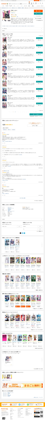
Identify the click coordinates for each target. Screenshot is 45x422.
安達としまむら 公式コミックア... (12, 247)
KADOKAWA (9, 209)
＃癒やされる (5, 129)
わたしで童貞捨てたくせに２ (12, 283)
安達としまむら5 (10, 66)
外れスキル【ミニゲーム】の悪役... (33, 304)
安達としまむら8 (10, 88)
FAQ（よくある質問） (20, 413)
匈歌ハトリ (9, 304)
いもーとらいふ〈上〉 (30, 343)
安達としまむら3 (10, 51)
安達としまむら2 (10, 44)
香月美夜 (37, 324)
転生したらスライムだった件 (7, 323)
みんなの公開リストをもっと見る (38, 368)
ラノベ (21, 5)
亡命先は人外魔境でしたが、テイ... (38, 304)
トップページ (11, 409)
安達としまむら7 (10, 80)
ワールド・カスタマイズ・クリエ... (7, 304)
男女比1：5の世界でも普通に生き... (7, 284)
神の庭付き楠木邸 (17, 323)
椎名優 (40, 324)
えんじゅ (16, 324)
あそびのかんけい (23, 323)
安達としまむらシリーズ (11, 211)
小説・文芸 (25, 5)
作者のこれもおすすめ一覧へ (39, 348)
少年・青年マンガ (7, 5)
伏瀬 (5, 324)
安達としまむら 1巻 (17, 247)
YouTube (11, 418)
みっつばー (7, 324)
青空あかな (32, 304)
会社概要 (27, 409)
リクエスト (19, 416)
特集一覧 (11, 411)
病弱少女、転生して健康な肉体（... (38, 266)
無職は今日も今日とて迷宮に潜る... (12, 266)
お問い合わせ (19, 415)
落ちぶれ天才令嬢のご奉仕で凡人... (38, 284)
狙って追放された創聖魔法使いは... (17, 304)
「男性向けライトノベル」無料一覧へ (38, 308)
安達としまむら (10, 37)
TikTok (11, 417)
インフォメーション (20, 414)
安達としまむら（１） (7, 247)
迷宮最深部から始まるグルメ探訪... (12, 304)
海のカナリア (39, 342)
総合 (3, 5)
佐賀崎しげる (11, 324)
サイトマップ (27, 415)
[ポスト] (20, 233)
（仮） (5, 132)
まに (18, 248)
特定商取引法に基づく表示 (29, 413)
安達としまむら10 (10, 102)
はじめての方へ (19, 409)
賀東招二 (32, 324)
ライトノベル (9, 207)
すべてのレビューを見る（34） (39, 200)
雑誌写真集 (33, 5)
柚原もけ (6, 248)
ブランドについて (28, 410)
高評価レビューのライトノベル (6, 380)
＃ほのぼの (13, 129)
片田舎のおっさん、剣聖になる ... (12, 323)
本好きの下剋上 (38, 322)
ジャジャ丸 (37, 304)
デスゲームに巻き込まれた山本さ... (23, 284)
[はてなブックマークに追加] (24, 233)
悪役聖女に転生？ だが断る (23, 265)
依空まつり (27, 324)
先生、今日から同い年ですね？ (7, 265)
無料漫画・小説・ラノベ (13, 410)
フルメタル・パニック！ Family (33, 323)
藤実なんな (30, 324)
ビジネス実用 (29, 5)
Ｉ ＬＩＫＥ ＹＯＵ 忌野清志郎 (4, 343)
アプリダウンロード (20, 411)
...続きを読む (20, 154)
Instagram (11, 416)
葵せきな (22, 324)
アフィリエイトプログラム (21, 417)
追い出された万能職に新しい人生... (23, 304)
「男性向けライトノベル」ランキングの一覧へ (37, 329)
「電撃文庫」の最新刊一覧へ (39, 290)
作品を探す (19, 410)
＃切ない (7, 180)
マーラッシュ (17, 304)
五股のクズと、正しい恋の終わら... (28, 284)
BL (14, 5)
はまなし (41, 304)
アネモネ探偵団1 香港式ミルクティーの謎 (25, 343)
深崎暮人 (24, 324)
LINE (10, 414)
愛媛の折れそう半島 (6, 170)
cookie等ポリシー (28, 414)
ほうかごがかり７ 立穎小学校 (33, 283)
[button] (7, 252)
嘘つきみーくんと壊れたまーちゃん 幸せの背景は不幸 (35, 343)
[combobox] (15, 3)
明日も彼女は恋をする (9, 343)
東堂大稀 (22, 304)
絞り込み (10, 3)
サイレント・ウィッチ (28, 323)
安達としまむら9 (10, 95)
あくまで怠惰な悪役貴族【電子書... (28, 266)
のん (14, 12)
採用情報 (27, 411)
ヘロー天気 (6, 304)
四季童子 (35, 324)
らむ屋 (24, 304)
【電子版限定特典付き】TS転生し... (33, 266)
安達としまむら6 (10, 73)
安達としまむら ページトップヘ (38, 397)
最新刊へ (11, 35)
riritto (34, 304)
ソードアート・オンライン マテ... (17, 284)
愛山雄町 (11, 304)
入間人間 (12, 12)
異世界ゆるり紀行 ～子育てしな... (17, 266)
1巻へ (8, 35)
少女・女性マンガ (10, 5)
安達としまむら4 (10, 59)
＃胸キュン (9, 129)
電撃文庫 (9, 210)
